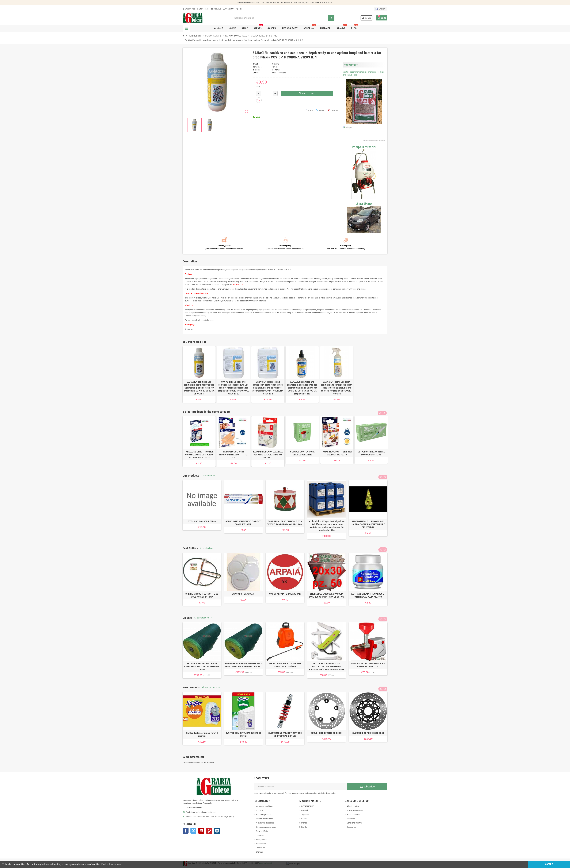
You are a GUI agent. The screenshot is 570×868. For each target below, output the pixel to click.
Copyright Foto (262, 831)
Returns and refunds (264, 819)
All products (208, 475)
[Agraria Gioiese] (193, 18)
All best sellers (208, 548)
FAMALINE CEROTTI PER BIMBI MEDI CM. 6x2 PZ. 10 (337, 453)
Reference (257, 67)
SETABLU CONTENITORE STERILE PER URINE (302, 453)
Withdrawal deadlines (265, 823)
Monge (304, 823)
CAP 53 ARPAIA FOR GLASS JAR (285, 594)
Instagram (217, 831)
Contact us (260, 848)
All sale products (203, 618)
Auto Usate (364, 204)
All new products (211, 687)
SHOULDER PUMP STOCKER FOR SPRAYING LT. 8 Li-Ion (285, 665)
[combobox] (281, 18)
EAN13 (255, 73)
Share (310, 110)
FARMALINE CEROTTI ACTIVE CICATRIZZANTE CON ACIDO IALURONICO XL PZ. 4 (199, 455)
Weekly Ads (189, 9)
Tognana (305, 814)
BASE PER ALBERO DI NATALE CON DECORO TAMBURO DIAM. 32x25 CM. (285, 522)
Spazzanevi (351, 827)
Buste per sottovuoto (355, 810)
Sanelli (304, 819)
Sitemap (259, 852)
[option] (199, 441)
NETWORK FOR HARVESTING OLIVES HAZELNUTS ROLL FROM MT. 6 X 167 (243, 665)
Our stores (260, 835)
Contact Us (230, 9)
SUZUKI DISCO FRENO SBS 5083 (368, 733)
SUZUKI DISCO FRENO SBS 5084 (326, 733)
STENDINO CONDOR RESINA (202, 521)
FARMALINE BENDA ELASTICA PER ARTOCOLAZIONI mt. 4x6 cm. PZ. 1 (268, 455)
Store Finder (203, 9)
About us (259, 810)
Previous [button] (380, 413)
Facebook (186, 831)
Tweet (321, 110)
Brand (255, 64)
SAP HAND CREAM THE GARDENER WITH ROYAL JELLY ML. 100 (368, 595)
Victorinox (351, 819)
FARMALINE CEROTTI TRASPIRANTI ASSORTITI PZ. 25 (233, 455)
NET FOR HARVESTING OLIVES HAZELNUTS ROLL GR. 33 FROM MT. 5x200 (202, 666)
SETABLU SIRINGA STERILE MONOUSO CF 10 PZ (371, 453)
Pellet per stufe (353, 814)
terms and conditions (264, 806)
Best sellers (261, 843)
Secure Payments (263, 814)
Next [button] (384, 413)
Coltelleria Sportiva (354, 823)
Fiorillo (304, 827)
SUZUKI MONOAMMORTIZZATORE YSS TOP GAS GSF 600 (285, 734)
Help (239, 9)
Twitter (193, 831)
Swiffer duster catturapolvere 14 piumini (202, 734)
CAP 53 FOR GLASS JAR (243, 594)
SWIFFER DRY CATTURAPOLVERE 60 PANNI (243, 734)
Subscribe (369, 786)
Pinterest (334, 110)
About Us (217, 9)
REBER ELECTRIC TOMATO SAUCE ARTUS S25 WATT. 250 (368, 665)
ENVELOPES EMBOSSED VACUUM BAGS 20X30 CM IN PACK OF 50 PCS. (327, 595)
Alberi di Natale (353, 806)
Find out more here (111, 864)
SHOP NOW (327, 2)
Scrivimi (256, 117)
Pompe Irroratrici (364, 147)
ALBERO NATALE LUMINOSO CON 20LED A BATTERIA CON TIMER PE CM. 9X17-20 (368, 524)
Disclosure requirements (266, 827)
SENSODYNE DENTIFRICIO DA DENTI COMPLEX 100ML (243, 522)
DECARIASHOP (307, 806)
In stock (256, 70)
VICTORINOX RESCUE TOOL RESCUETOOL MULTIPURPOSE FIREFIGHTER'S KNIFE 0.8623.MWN (326, 666)
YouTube (201, 831)
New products (261, 839)
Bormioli (304, 810)
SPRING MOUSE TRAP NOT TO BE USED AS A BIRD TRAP (201, 595)
